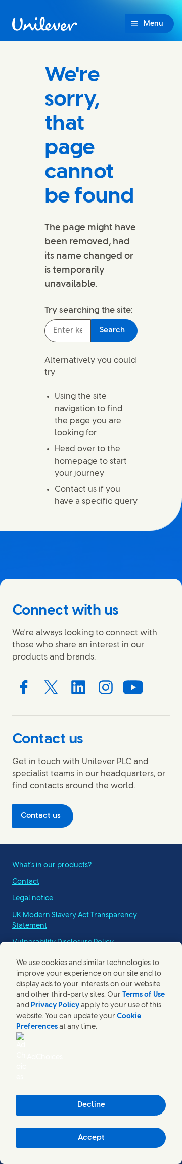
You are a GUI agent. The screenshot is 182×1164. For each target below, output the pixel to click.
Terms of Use (143, 995)
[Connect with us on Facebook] (23, 687)
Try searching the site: (88, 310)
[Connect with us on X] (51, 687)
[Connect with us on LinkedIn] (78, 687)
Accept (91, 1138)
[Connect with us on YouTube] (133, 687)
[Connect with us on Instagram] (105, 687)
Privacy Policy (55, 1005)
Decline (91, 1105)
